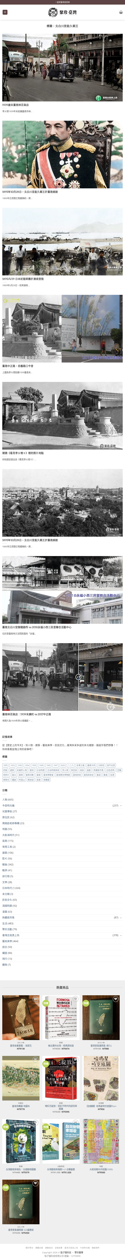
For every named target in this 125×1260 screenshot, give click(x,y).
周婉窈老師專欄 (10, 823)
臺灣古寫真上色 (10, 935)
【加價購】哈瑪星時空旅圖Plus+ (101, 1106)
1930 (20, 765)
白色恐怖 (110, 770)
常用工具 (7, 846)
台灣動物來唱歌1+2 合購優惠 (61, 1169)
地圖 (4, 829)
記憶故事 (58, 1248)
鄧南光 (6, 779)
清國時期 (7, 905)
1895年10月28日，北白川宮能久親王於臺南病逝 (30, 191)
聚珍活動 (7, 929)
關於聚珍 (29, 1248)
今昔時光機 (8, 805)
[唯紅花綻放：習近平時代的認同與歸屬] (61, 1078)
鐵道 (14, 779)
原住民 (6, 817)
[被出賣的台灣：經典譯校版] (61, 1017)
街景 (112, 774)
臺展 (39, 774)
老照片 (6, 774)
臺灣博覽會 (48, 774)
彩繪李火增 (22, 770)
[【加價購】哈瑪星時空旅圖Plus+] (101, 1078)
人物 (4, 799)
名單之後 (80, 765)
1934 (27, 765)
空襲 (119, 770)
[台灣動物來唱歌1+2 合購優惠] (61, 1141)
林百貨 (74, 770)
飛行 (4, 958)
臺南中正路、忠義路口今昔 (17, 366)
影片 (4, 858)
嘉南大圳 (91, 765)
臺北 (14, 774)
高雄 (39, 779)
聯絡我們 (95, 1248)
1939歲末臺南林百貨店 (15, 104)
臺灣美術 (77, 774)
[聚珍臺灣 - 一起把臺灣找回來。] (62, 12)
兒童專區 (7, 811)
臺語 (99, 774)
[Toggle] (121, 805)
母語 (82, 770)
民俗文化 (7, 899)
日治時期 (41, 770)
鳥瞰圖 (46, 779)
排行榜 (6, 876)
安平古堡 (111, 765)
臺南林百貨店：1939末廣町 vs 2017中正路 (26, 714)
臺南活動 (30, 774)
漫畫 (89, 770)
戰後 (4, 864)
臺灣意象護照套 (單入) (101, 1045)
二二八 (71, 765)
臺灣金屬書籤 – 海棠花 (21, 1045)
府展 (5, 770)
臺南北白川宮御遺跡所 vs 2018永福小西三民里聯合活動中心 (36, 627)
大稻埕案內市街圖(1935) (101, 1169)
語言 (4, 947)
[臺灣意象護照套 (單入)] (101, 1017)
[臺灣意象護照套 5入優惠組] (20, 1202)
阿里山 (22, 779)
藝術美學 (7, 941)
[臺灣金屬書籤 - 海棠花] (20, 1017)
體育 (4, 964)
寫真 (4, 840)
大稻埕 (101, 765)
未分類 (6, 894)
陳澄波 (31, 779)
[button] (5, 12)
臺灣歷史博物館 (63, 774)
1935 (34, 765)
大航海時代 (8, 835)
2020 (63, 765)
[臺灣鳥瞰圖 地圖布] (20, 1078)
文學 (4, 882)
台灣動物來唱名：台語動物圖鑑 (21, 1169)
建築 (12, 770)
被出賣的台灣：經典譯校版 (61, 1045)
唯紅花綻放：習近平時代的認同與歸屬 (61, 1107)
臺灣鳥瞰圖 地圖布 (21, 1106)
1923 (12, 765)
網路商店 (49, 1248)
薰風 (105, 774)
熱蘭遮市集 (99, 770)
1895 (5, 765)
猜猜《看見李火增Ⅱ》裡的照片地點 (23, 453)
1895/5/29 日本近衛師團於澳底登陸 (23, 278)
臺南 (21, 774)
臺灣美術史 (89, 774)
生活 (4, 923)
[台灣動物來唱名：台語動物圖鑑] (20, 1141)
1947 (55, 765)
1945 (48, 765)
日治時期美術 (53, 770)
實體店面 (39, 1248)
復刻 (32, 770)
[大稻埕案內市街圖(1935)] (101, 1141)
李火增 (65, 770)
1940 (41, 765)
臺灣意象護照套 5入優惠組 (21, 1230)
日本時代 (7, 888)
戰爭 (4, 870)
